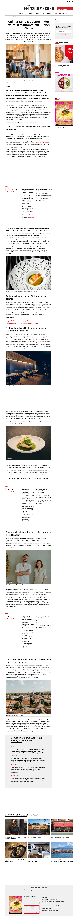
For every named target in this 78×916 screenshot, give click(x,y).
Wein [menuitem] (30, 13)
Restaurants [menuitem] (13, 13)
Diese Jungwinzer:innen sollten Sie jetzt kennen (21, 320)
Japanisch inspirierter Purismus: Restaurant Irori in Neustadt (26, 95)
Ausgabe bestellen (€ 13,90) (31, 907)
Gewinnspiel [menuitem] (45, 912)
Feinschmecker (8, 16)
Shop (47, 1)
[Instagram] (69, 1)
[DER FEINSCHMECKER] (39, 7)
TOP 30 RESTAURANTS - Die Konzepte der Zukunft (38, 860)
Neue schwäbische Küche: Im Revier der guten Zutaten (23, 323)
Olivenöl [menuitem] (64, 13)
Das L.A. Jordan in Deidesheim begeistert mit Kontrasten (24, 90)
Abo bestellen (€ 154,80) (31, 903)
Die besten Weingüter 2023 (30, 122)
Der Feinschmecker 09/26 (61, 128)
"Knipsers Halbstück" (43, 671)
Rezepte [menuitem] (37, 13)
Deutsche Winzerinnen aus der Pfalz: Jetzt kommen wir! (23, 321)
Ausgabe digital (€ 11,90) (31, 912)
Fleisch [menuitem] (49, 13)
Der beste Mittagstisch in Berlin (60, 837)
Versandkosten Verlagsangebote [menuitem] (50, 910)
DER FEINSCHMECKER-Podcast (63, 94)
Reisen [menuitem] (44, 13)
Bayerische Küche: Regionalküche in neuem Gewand (15, 860)
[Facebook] (67, 1)
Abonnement (42, 1)
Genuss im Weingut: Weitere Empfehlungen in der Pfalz (24, 101)
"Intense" (39, 339)
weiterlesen (31, 217)
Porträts (14, 16)
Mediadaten (51, 1)
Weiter (64, 34)
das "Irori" (14, 547)
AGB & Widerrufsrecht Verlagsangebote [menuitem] (52, 905)
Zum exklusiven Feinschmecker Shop (65, 8)
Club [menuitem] (59, 13)
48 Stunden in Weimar (34, 837)
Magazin (37, 1)
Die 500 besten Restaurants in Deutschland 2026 (62, 66)
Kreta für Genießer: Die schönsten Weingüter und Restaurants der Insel (62, 860)
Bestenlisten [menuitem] (22, 13)
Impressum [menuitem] (45, 897)
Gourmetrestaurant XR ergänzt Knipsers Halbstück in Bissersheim (28, 98)
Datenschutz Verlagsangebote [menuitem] (49, 899)
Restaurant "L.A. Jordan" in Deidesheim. (39, 142)
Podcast (60, 1)
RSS (64, 1)
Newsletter (56, 1)
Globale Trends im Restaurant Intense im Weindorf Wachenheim (27, 93)
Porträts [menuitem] (55, 13)
